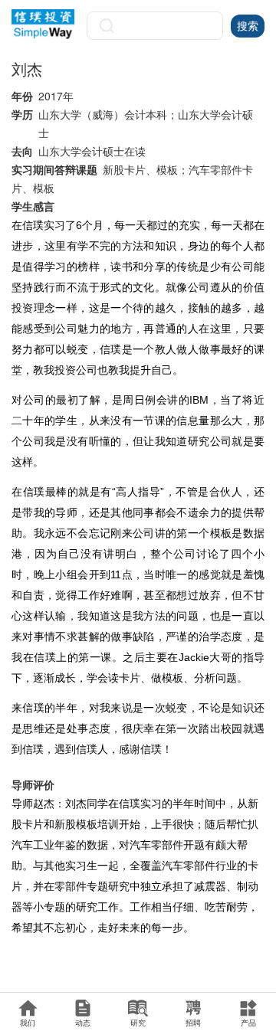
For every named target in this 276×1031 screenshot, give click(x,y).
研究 (138, 1022)
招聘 (193, 1022)
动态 (82, 1022)
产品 (248, 1022)
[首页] (43, 24)
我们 (27, 1022)
